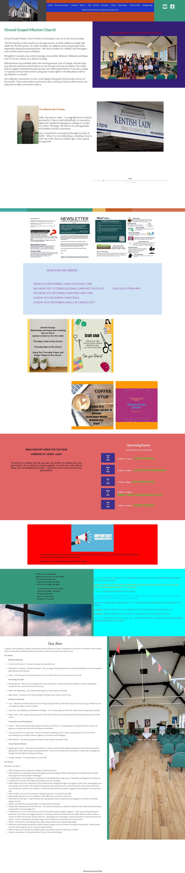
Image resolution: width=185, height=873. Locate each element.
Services (96, 5)
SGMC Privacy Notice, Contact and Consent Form (100, 10)
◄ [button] (129, 178)
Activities (104, 5)
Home (50, 5)
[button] (93, 180)
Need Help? (122, 5)
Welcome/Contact (61, 5)
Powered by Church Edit (92, 871)
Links (90, 5)
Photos (82, 5)
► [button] (131, 178)
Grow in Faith (135, 5)
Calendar (74, 5)
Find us (113, 5)
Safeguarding (147, 5)
